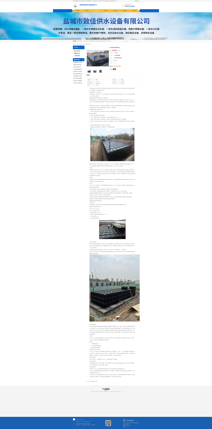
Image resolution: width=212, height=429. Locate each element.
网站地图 (93, 424)
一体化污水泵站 (77, 55)
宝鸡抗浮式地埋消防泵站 (77, 69)
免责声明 (85, 424)
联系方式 (134, 10)
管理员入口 (90, 424)
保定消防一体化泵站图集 (77, 80)
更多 (83, 59)
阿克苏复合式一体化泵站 (77, 71)
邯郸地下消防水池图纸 (77, 64)
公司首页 (77, 10)
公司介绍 (106, 10)
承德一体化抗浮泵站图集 (77, 78)
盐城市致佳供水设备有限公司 (81, 423)
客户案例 (125, 10)
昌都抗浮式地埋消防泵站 (77, 73)
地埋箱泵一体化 (77, 53)
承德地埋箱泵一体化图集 (77, 62)
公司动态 (115, 10)
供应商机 (87, 10)
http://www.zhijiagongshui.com (92, 381)
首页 (77, 44)
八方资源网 (82, 424)
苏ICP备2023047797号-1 (87, 421)
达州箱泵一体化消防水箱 (77, 82)
